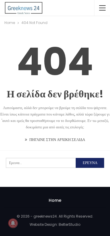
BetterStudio (69, 224)
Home (55, 200)
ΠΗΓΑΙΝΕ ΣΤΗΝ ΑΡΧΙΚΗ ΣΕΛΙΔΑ (56, 139)
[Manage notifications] (13, 223)
